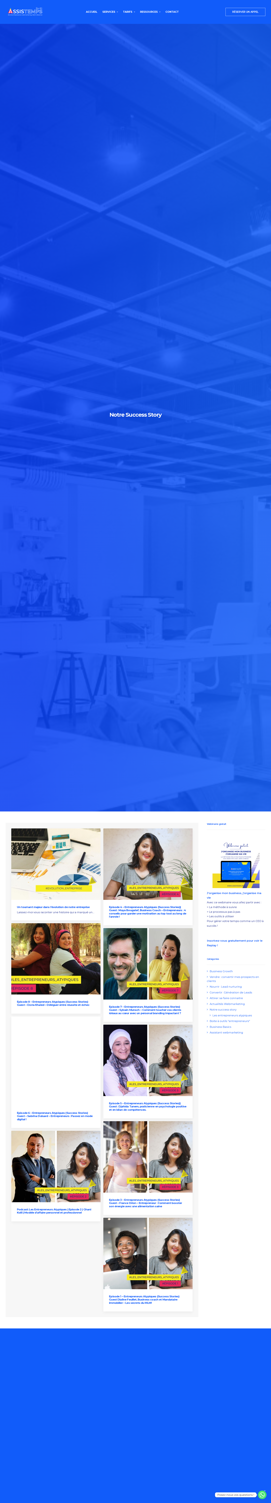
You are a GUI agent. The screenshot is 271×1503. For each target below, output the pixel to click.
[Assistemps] (25, 12)
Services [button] (108, 11)
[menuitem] (92, 12)
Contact (172, 11)
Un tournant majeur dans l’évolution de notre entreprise (53, 907)
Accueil (91, 11)
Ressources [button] (149, 11)
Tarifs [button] (127, 11)
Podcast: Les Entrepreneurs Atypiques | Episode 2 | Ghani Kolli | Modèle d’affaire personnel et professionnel (54, 1211)
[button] (56, 864)
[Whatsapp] (262, 1495)
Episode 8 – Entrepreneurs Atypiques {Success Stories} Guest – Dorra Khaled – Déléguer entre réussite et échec (53, 1003)
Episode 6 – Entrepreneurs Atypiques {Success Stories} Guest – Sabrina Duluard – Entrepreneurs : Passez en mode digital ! (55, 1116)
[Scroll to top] (265, 1490)
